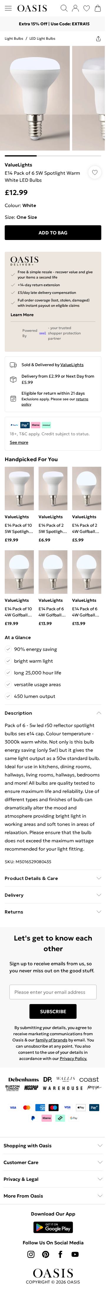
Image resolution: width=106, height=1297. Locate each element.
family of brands (51, 1040)
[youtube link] (75, 1254)
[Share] (98, 38)
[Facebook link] (60, 1254)
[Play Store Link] (53, 1227)
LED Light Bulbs (42, 38)
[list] (53, 101)
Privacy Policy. (73, 1058)
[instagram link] (30, 1254)
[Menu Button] (8, 8)
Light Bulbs (14, 38)
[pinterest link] (45, 1254)
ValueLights (18, 165)
